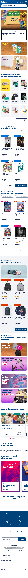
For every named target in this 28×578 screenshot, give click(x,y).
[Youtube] (21, 531)
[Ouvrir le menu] (26, 2)
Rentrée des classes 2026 (9, 502)
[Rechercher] (25, 5)
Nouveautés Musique (7, 196)
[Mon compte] (20, 2)
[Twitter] (14, 531)
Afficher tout (9, 185)
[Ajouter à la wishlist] (13, 136)
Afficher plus (22, 120)
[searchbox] (14, 5)
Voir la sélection (19, 433)
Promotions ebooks (7, 131)
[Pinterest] (17, 531)
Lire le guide (7, 434)
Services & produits (6, 560)
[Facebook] (7, 531)
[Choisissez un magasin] (17, 2)
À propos (3, 569)
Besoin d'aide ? (5, 565)
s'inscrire (22, 539)
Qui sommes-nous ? (6, 555)
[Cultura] (4, 2)
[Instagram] (10, 531)
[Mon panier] (23, 2)
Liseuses (18, 131)
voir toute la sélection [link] (21, 185)
